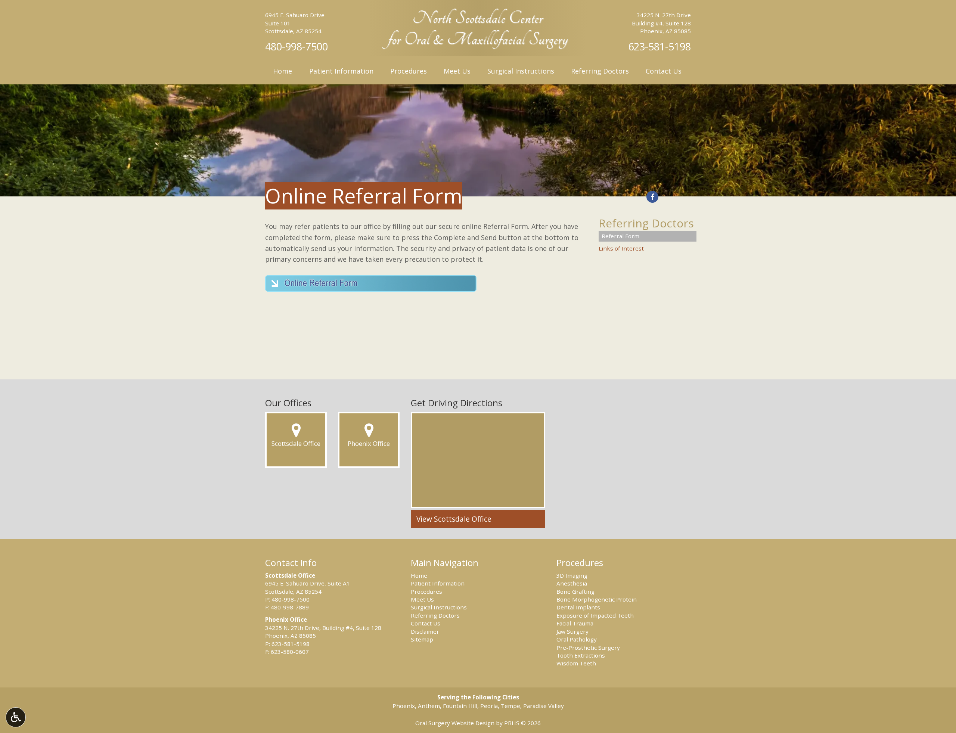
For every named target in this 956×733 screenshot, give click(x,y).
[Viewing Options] (16, 717)
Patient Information (341, 70)
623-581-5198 (659, 46)
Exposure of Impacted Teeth (595, 615)
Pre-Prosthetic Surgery (588, 647)
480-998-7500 (296, 46)
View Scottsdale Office (453, 519)
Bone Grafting (575, 591)
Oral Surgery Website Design (454, 723)
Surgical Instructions (520, 70)
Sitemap (422, 639)
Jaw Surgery (572, 631)
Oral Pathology (576, 639)
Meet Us (457, 70)
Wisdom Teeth (576, 663)
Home (282, 70)
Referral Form (620, 236)
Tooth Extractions (580, 655)
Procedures (408, 70)
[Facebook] (652, 197)
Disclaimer (425, 631)
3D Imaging (571, 575)
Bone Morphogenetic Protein (596, 599)
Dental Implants (578, 607)
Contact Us (664, 70)
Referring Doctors (600, 70)
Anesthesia (571, 583)
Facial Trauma (574, 623)
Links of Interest (621, 248)
